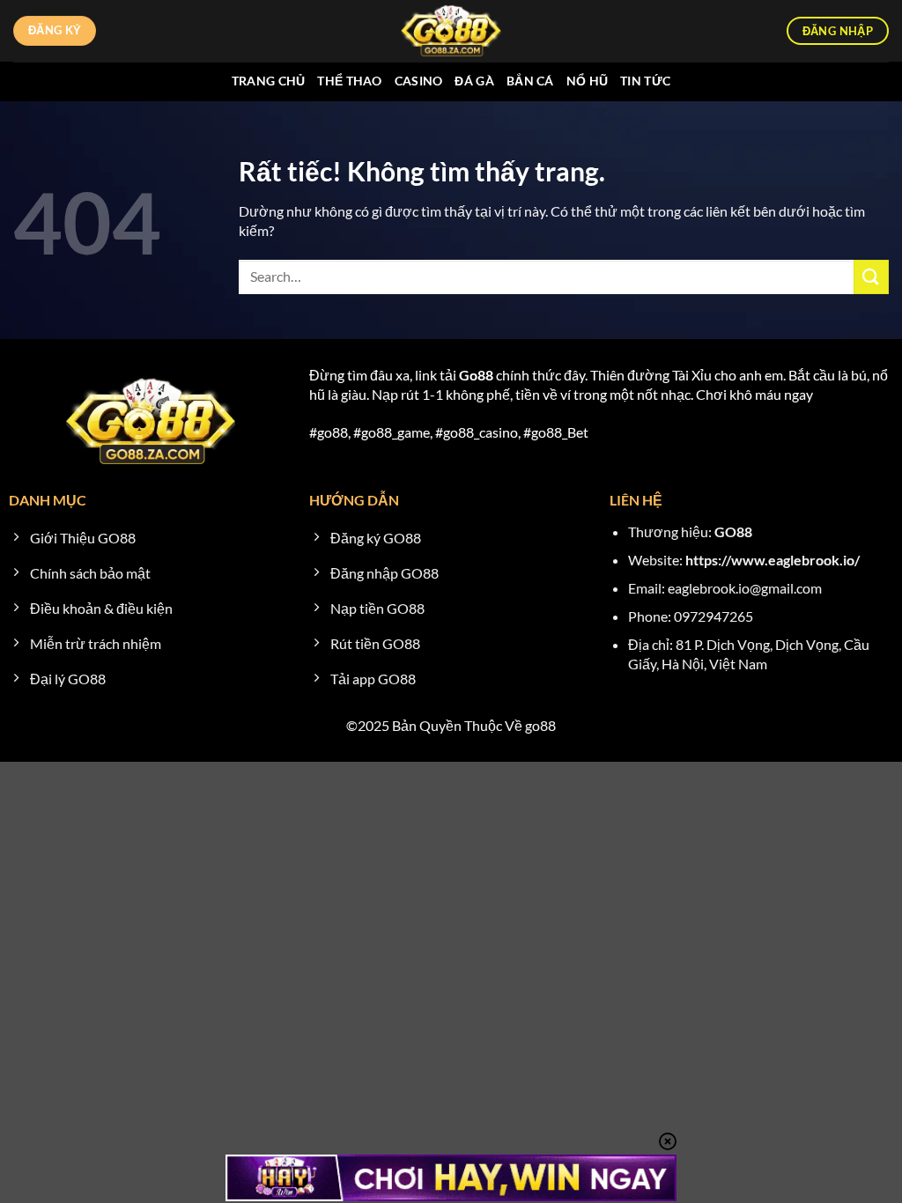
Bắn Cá (530, 80)
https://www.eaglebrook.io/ (772, 559)
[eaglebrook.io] (451, 31)
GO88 (733, 531)
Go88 (476, 374)
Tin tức (645, 80)
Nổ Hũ (587, 80)
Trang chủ (269, 80)
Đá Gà (474, 80)
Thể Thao (349, 80)
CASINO (419, 80)
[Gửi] (871, 277)
